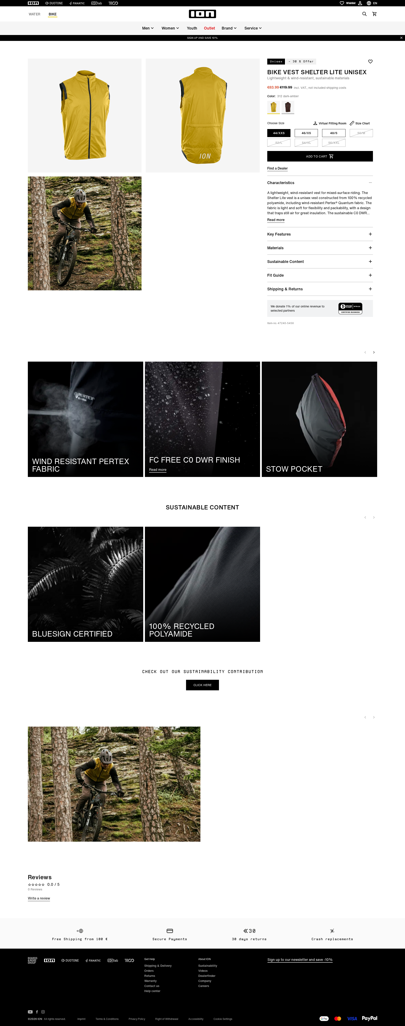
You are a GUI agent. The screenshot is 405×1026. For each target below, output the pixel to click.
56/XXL (333, 142)
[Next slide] (373, 352)
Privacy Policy (137, 1019)
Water (34, 14)
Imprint (81, 1019)
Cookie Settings (222, 1019)
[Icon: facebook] (37, 1012)
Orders (149, 970)
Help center (152, 991)
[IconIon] (33, 3)
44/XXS (279, 133)
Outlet (209, 28)
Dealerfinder (206, 975)
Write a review (39, 898)
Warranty (150, 981)
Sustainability (207, 965)
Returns (149, 975)
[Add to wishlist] (370, 61)
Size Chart (362, 123)
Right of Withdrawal (166, 1019)
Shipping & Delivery (158, 965)
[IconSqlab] (96, 3)
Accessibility (195, 1019)
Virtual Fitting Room (332, 123)
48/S (333, 133)
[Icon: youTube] (30, 1012)
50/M (361, 133)
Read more (276, 219)
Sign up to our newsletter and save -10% (300, 959)
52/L (278, 142)
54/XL (306, 142)
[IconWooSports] (113, 3)
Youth (192, 28)
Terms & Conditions (107, 1019)
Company (204, 981)
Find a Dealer (277, 168)
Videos (203, 970)
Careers (203, 986)
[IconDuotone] (54, 3)
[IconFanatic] (77, 3)
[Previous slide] (365, 352)
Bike (53, 14)
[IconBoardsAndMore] (32, 960)
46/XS (306, 133)
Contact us (151, 986)
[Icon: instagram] (43, 1012)
